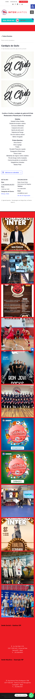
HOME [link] (7, 1)
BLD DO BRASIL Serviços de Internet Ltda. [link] (23, 696)
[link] (33, 6)
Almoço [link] (3, 194)
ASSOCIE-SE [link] (13, 1)
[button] (31, 695)
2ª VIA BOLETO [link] (23, 1)
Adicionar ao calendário (12, 172)
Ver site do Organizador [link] (24, 195)
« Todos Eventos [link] (6, 36)
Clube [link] (7, 194)
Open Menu (32, 12)
